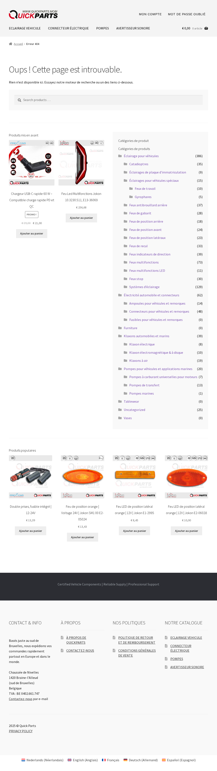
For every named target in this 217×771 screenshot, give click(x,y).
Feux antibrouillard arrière (148, 205)
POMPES (102, 28)
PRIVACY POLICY (20, 731)
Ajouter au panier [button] (31, 233)
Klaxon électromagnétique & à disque (156, 352)
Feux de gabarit (140, 213)
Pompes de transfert (144, 385)
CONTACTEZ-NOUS (80, 650)
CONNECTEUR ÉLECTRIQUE (68, 28)
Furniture (130, 328)
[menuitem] (42, 760)
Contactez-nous (20, 699)
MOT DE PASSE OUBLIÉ (187, 14)
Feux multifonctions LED (147, 270)
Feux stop (136, 279)
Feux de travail (145, 188)
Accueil (18, 44)
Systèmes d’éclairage (144, 287)
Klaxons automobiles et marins (146, 336)
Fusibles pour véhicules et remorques (156, 320)
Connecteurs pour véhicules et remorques (159, 311)
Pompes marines (141, 393)
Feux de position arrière (146, 221)
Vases (128, 418)
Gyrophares (143, 197)
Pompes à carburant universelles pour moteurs (163, 377)
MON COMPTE (150, 14)
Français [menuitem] (113, 760)
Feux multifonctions (144, 262)
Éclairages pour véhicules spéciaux (154, 180)
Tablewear (131, 401)
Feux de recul (138, 246)
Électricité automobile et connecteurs (151, 295)
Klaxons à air (138, 360)
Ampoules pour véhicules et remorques (157, 303)
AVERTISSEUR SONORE (133, 28)
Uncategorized (134, 410)
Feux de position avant (145, 229)
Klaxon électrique (142, 344)
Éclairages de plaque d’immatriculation (157, 172)
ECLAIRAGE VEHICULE (25, 28)
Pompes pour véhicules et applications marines (158, 369)
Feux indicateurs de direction (149, 254)
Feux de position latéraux (147, 238)
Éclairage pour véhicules (141, 156)
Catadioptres (138, 164)
